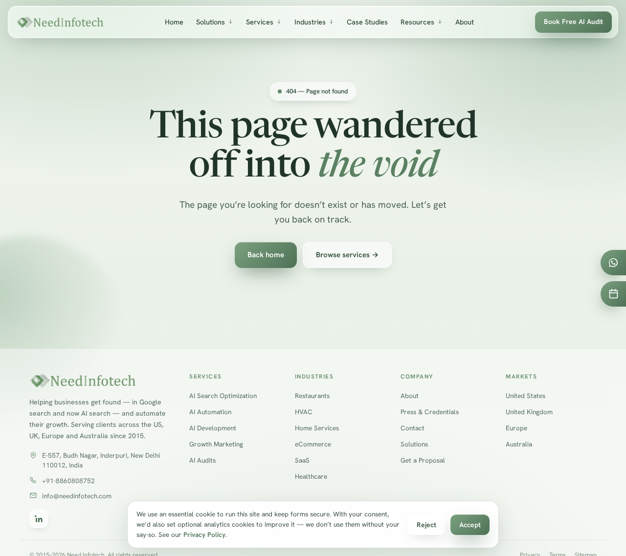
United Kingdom (529, 412)
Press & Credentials (430, 412)
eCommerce (313, 444)
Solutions (210, 21)
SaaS (302, 460)
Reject (426, 524)
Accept (470, 524)
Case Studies (367, 21)
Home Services (317, 428)
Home (174, 21)
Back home (265, 255)
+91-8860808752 (68, 480)
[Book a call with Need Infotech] (613, 294)
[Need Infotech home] (60, 22)
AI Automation (210, 412)
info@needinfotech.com (77, 495)
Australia (519, 444)
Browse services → (347, 255)
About (464, 21)
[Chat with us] (613, 262)
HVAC (304, 412)
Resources (417, 21)
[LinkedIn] (38, 519)
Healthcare (311, 476)
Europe (516, 428)
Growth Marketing (216, 444)
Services (259, 21)
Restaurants (312, 396)
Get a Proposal (423, 460)
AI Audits (202, 460)
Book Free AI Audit (573, 21)
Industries (310, 21)
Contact (413, 428)
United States (525, 396)
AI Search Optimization (223, 396)
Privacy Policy (204, 534)
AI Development (212, 428)
